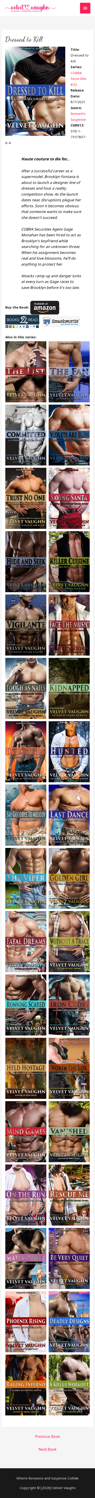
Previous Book (47, 1436)
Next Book (47, 1449)
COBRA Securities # (78, 78)
